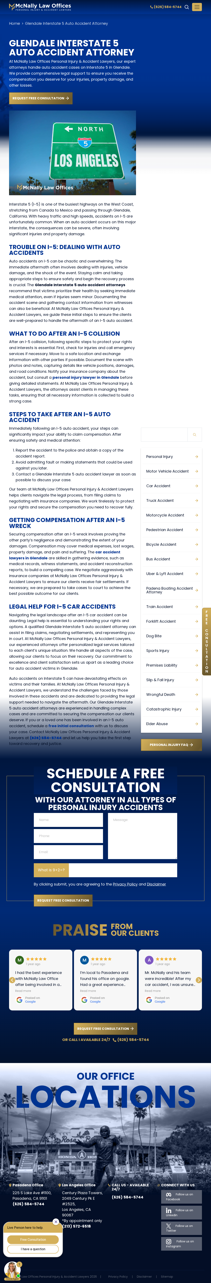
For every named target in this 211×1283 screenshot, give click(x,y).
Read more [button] (23, 991)
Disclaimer (156, 884)
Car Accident (158, 485)
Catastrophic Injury (164, 709)
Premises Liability (161, 665)
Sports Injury (157, 650)
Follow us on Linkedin (179, 1212)
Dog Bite (154, 636)
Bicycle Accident (161, 544)
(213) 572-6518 (76, 1226)
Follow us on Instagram (180, 1243)
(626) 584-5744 (168, 7)
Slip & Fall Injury (160, 679)
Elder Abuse (157, 723)
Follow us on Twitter (179, 1228)
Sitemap (167, 1277)
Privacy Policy (125, 884)
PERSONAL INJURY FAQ (169, 744)
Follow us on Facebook (179, 1197)
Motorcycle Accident (165, 515)
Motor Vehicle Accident (167, 471)
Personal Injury (159, 456)
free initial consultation (71, 725)
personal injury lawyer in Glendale (86, 377)
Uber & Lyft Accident (164, 573)
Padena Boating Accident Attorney (169, 590)
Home (14, 23)
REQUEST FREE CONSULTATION (38, 98)
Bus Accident (158, 559)
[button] (199, 980)
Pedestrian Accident (164, 529)
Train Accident (159, 606)
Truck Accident (160, 500)
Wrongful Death (160, 694)
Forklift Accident (161, 621)
